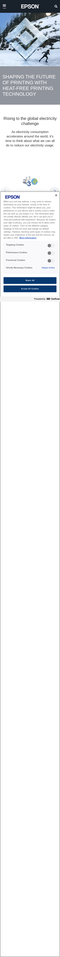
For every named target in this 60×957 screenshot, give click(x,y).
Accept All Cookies (30, 289)
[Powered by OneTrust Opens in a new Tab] (46, 300)
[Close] (56, 195)
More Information (27, 238)
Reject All (30, 280)
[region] (30, 574)
